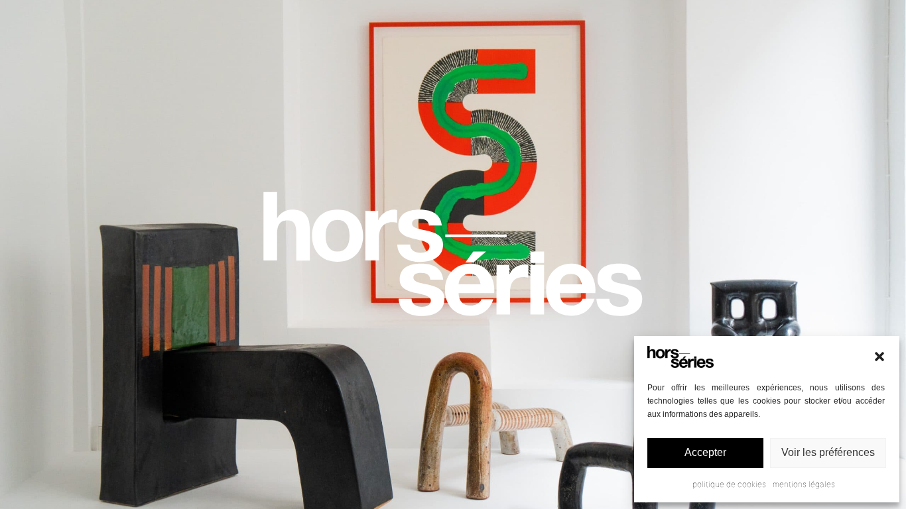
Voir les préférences (828, 452)
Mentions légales (804, 484)
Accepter (705, 452)
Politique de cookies (729, 484)
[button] (879, 356)
